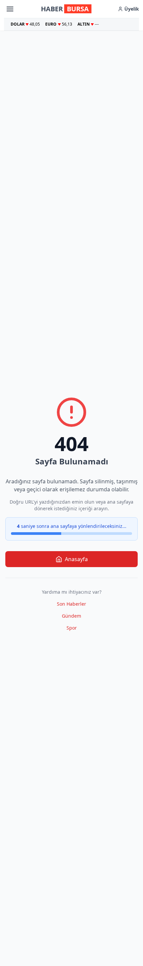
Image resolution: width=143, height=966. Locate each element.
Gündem (71, 616)
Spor (72, 628)
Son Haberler (71, 604)
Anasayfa (76, 559)
